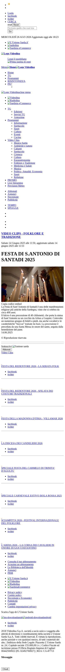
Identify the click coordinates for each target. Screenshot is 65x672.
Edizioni (18, 111)
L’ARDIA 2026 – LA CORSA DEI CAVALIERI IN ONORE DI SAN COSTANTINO (27, 546)
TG (9, 75)
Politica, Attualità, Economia (28, 171)
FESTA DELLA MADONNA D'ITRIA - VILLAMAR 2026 (32, 418)
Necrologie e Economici (20, 598)
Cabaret (18, 148)
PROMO (12, 180)
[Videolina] (10, 53)
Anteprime (19, 117)
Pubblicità (13, 199)
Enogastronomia (22, 160)
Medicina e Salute (23, 165)
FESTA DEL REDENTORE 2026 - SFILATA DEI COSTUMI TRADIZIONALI (27, 392)
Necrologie (13, 197)
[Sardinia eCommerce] (19, 48)
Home (11, 72)
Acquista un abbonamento (21, 564)
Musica (17, 168)
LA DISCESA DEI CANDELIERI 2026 (21, 443)
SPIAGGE (13, 208)
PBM (10, 573)
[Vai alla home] (11, 67)
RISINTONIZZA (16, 81)
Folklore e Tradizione (24, 163)
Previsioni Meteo (16, 185)
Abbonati (12, 191)
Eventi (17, 134)
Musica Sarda (20, 143)
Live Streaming (15, 183)
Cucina (17, 137)
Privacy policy (15, 592)
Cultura (17, 131)
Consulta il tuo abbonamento (22, 561)
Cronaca (18, 154)
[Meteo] (9, 4)
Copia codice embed (11, 304)
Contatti (11, 603)
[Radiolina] (13, 45)
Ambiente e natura (23, 145)
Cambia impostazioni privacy (22, 606)
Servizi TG (19, 114)
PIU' (10, 84)
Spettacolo (19, 125)
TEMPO (12, 205)
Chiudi (5, 669)
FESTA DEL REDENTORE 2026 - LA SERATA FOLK (30, 366)
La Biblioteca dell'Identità (20, 567)
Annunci (12, 194)
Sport (16, 128)
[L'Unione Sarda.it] (18, 42)
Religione (19, 177)
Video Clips (13, 140)
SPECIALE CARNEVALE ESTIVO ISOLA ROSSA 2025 (31, 495)
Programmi (13, 78)
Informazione (20, 123)
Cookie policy (15, 595)
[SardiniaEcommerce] (19, 587)
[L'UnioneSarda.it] (18, 578)
